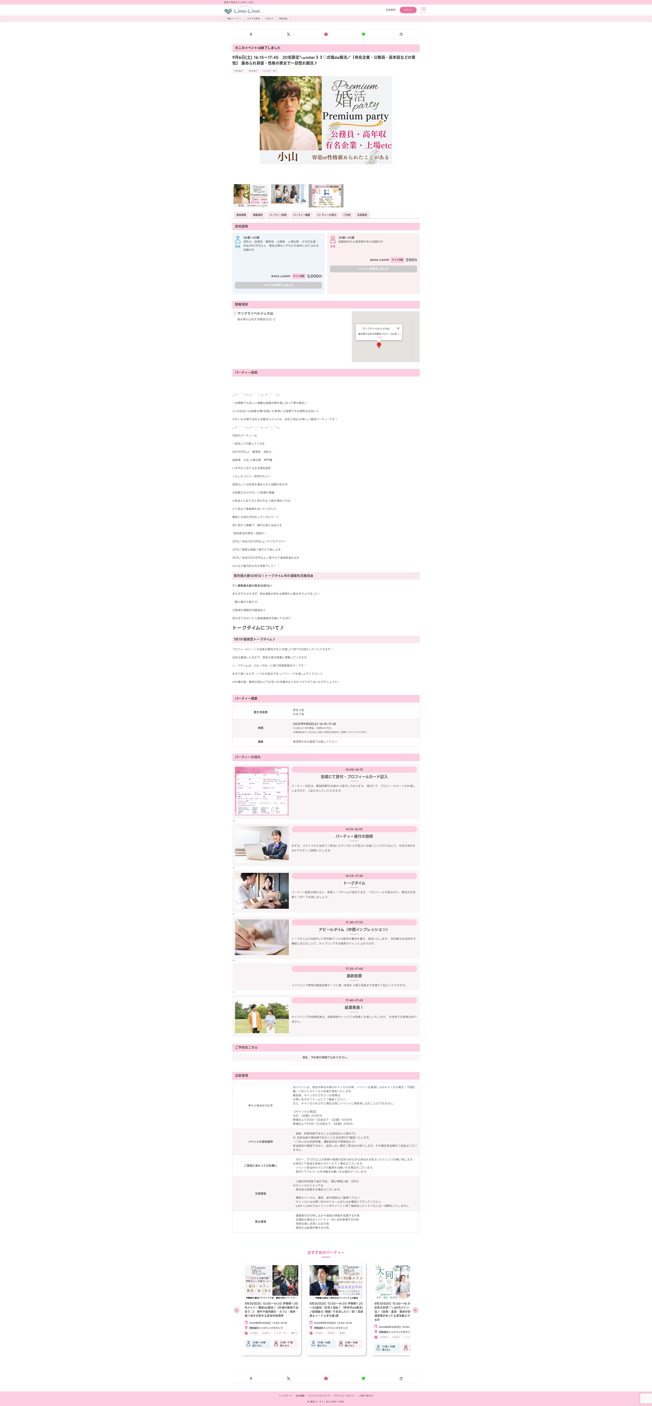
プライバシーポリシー (344, 1395)
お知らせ (269, 18)
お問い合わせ (366, 1395)
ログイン (408, 10)
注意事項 (362, 215)
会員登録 (390, 10)
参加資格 (241, 215)
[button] (251, 34)
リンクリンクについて (319, 1395)
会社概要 (300, 1395)
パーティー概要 (301, 215)
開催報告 (283, 18)
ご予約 (346, 215)
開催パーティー (234, 18)
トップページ (285, 1395)
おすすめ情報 (253, 18)
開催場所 (258, 215)
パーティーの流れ (326, 215)
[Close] (398, 328)
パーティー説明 (277, 215)
